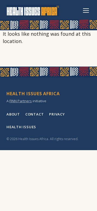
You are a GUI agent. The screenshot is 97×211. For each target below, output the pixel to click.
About (13, 114)
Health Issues (21, 126)
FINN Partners (20, 100)
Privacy (57, 114)
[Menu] (86, 10)
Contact (34, 114)
